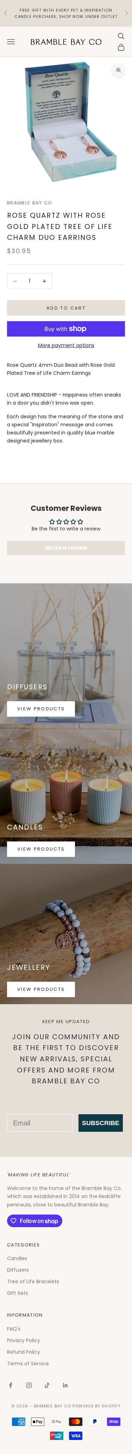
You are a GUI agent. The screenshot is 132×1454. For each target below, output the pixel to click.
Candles (17, 1258)
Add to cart (66, 308)
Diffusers (18, 1269)
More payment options (66, 345)
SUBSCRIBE (100, 1123)
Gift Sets (17, 1293)
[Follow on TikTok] (47, 1385)
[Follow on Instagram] (28, 1385)
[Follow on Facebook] (10, 1385)
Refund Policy (23, 1351)
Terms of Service (28, 1363)
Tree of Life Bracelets (33, 1281)
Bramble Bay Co (29, 202)
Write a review (66, 548)
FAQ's (13, 1328)
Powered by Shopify (97, 1406)
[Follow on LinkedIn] (65, 1385)
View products (41, 708)
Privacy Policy (23, 1340)
